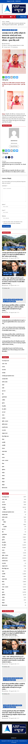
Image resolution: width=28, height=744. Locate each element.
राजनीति (12, 30)
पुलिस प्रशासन (4, 424)
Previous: (14, 164)
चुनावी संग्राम (4, 396)
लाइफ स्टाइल (4, 451)
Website (4, 216)
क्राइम (3, 384)
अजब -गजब (5, 272)
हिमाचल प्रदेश (4, 487)
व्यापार (3, 457)
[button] (2, 16)
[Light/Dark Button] (11, 16)
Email (3, 210)
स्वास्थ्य (3, 475)
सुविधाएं (8, 249)
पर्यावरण (17, 299)
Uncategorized (5, 360)
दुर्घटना (3, 403)
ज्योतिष (3, 399)
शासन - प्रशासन (21, 247)
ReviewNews (22, 741)
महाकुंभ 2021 (4, 433)
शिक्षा (3, 463)
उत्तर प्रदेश (5, 299)
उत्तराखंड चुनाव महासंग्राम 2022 (8, 375)
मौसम (3, 439)
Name (4, 204)
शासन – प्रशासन (5, 460)
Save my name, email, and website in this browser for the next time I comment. (12, 222)
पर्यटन (3, 415)
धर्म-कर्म (3, 412)
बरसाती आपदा (5, 427)
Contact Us (13, 738)
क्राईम (3, 387)
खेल (3, 393)
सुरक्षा (4, 249)
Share (5, 80)
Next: (14, 170)
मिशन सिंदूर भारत (5, 436)
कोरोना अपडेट (4, 381)
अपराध (3, 366)
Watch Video (23, 16)
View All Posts (14, 146)
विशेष (16, 30)
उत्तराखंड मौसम (5, 378)
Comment (4, 185)
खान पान (3, 390)
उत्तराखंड (3, 30)
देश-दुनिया (8, 30)
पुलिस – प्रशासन (5, 421)
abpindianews (6, 43)
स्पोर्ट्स (3, 472)
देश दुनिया (9, 247)
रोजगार (3, 448)
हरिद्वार (3, 478)
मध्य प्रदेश (4, 430)
